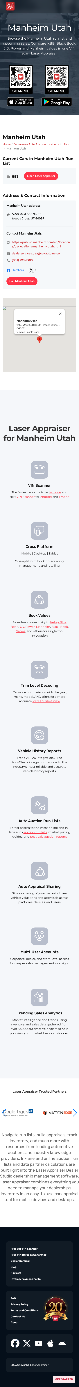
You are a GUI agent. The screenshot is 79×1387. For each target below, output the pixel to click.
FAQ (13, 1298)
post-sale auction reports (48, 836)
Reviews (16, 1273)
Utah (66, 144)
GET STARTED (64, 1379)
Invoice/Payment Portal (26, 1279)
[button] (74, 1113)
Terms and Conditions (25, 1310)
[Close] (60, 313)
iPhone (64, 497)
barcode (55, 492)
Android (46, 497)
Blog (14, 1267)
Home (6, 144)
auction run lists (35, 832)
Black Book (59, 627)
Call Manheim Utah (22, 281)
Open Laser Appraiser (41, 176)
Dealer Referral (20, 1261)
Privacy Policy (19, 1304)
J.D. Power (27, 627)
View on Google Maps (28, 332)
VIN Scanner (26, 497)
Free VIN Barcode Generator (28, 1254)
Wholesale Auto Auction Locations (36, 144)
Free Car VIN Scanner (24, 1248)
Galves (20, 631)
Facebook (18, 270)
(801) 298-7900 (22, 260)
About (15, 1322)
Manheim (43, 627)
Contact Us (18, 1316)
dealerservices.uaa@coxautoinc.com (37, 253)
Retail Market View (46, 701)
